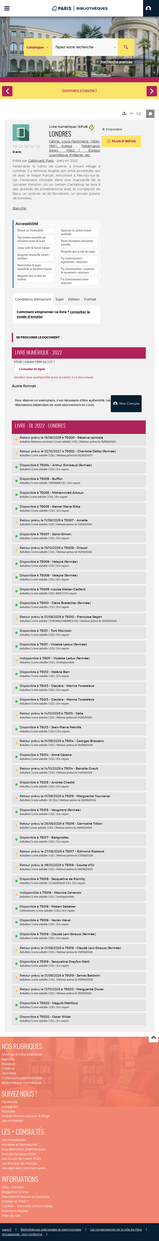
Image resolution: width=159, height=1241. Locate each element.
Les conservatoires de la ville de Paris (116, 1229)
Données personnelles (35, 1206)
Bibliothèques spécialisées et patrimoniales (50, 1229)
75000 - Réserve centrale (84, 437)
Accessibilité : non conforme (22, 1234)
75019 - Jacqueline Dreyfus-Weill (64, 962)
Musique (8, 1064)
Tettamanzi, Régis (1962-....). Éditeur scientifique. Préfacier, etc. (74, 150)
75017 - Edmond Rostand (84, 851)
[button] (151, 8)
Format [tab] (90, 299)
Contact (17, 1187)
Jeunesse (9, 1073)
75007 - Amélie (76, 520)
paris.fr (6, 1229)
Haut (153, 1037)
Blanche (19, 208)
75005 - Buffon (51, 479)
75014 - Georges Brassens (84, 741)
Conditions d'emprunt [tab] (33, 299)
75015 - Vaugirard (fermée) (60, 810)
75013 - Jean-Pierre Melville (60, 727)
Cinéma (8, 1068)
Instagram (10, 1107)
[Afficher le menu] (7, 8)
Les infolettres (12, 1121)
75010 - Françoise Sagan (83, 617)
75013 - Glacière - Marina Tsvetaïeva (67, 686)
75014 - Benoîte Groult (81, 768)
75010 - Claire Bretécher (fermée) (65, 603)
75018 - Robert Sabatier (58, 906)
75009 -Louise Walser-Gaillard (62, 589)
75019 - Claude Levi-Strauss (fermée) (67, 934)
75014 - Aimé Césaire (56, 755)
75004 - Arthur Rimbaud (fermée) (66, 465)
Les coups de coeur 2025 (21, 1159)
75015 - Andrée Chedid (57, 782)
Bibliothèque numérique (21, 1083)
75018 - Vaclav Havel (55, 920)
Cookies (8, 1206)
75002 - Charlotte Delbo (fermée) (90, 451)
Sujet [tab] (59, 299)
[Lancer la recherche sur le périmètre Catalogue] (126, 47)
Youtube (8, 1111)
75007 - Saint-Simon (55, 534)
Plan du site (11, 1216)
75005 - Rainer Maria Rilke (60, 507)
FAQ (5, 1187)
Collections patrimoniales (22, 1078)
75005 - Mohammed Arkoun (62, 493)
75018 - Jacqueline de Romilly (62, 879)
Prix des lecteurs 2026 (19, 1154)
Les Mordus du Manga (19, 1163)
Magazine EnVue (15, 1192)
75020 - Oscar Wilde (55, 1017)
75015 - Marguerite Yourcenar (87, 796)
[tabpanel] (56, 314)
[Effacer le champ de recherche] (115, 47)
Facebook (9, 1102)
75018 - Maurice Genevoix (61, 893)
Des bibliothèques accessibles (25, 1197)
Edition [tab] (74, 299)
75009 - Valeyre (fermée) (58, 562)
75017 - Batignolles (54, 837)
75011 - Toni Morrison (55, 631)
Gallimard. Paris (41, 161)
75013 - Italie (73, 713)
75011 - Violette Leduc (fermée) (63, 644)
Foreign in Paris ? (15, 1201)
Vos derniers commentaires (24, 1168)
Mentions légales (15, 1211)
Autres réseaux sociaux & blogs (26, 1116)
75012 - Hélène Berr (55, 672)
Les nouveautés (14, 1140)
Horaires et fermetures (19, 1145)
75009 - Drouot (75, 548)
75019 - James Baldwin (82, 975)
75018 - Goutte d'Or (79, 865)
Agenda (8, 1059)
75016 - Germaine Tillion (83, 824)
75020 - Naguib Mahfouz (59, 1003)
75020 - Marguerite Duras (84, 989)
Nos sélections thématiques (24, 1149)
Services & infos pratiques (22, 1054)
